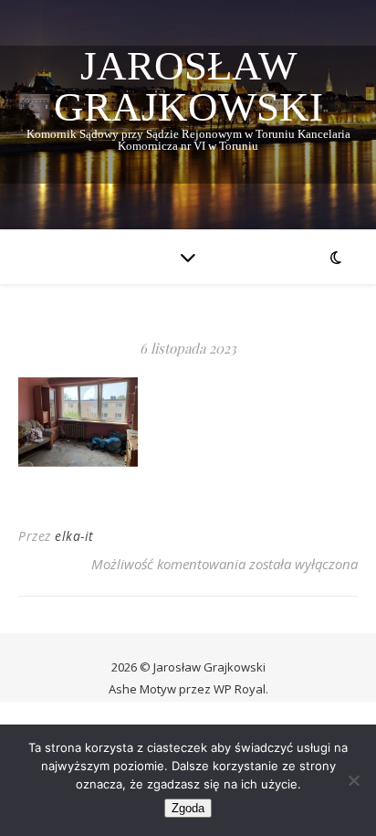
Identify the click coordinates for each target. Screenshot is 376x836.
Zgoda (188, 808)
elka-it (74, 536)
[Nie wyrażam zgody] (353, 780)
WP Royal (240, 689)
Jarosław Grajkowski (188, 87)
